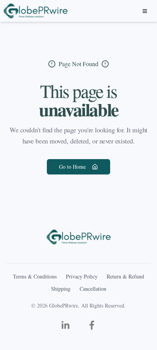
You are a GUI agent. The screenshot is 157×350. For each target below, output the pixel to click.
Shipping (60, 288)
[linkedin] (65, 325)
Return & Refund (125, 276)
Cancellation (93, 288)
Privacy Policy (82, 276)
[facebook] (91, 325)
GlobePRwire (63, 305)
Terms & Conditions (35, 276)
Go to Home (72, 166)
